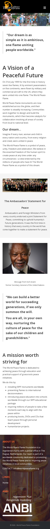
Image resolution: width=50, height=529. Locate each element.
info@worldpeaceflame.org (26, 468)
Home (5, 482)
